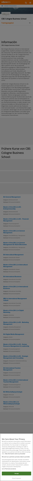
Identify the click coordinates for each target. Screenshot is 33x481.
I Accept (16, 473)
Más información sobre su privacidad (15, 453)
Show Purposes (16, 478)
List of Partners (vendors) (9, 469)
